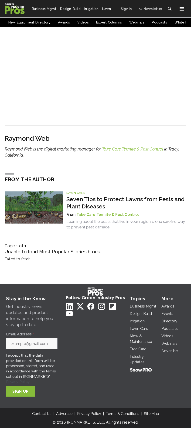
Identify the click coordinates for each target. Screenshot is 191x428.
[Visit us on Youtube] (69, 313)
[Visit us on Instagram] (101, 306)
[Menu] (181, 8)
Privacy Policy (18, 381)
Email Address (20, 334)
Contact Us (41, 413)
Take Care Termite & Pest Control (132, 149)
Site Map (151, 413)
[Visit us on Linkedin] (69, 306)
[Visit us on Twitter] (80, 306)
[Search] (169, 8)
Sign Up (20, 391)
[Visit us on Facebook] (90, 306)
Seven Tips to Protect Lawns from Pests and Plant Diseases (125, 203)
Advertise (64, 413)
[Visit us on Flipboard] (112, 306)
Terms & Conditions (122, 413)
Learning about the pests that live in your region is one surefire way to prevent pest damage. (125, 224)
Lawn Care (75, 192)
